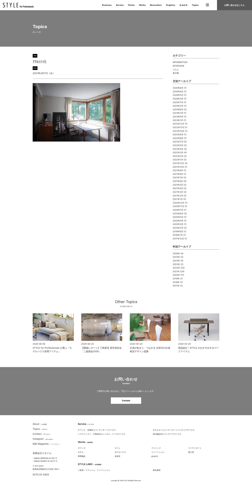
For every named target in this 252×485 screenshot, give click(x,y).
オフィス (81, 448)
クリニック (156, 448)
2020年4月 (178, 220)
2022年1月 (178, 159)
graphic (154, 456)
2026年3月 (178, 98)
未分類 (176, 73)
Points (131, 5)
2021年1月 (178, 199)
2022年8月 (178, 138)
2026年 (176, 253)
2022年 (176, 267)
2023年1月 (178, 120)
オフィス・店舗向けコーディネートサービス (97, 430)
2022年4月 (178, 149)
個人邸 (191, 452)
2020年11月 (178, 206)
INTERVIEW (178, 66)
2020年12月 (178, 202)
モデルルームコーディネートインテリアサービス (174, 430)
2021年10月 (178, 167)
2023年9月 (178, 116)
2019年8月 (178, 231)
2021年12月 (178, 163)
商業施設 (81, 456)
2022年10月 (178, 131)
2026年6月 (178, 91)
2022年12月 (178, 123)
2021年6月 (178, 181)
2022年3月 (178, 152)
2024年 (176, 260)
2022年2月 (178, 156)
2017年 (176, 285)
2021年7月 (178, 177)
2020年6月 (178, 213)
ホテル (81, 452)
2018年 (176, 282)
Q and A (183, 5)
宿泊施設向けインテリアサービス (167, 434)
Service (120, 5)
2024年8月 (178, 109)
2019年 (176, 278)
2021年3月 (178, 192)
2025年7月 (178, 102)
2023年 (176, 264)
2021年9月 (178, 170)
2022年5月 (178, 145)
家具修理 (156, 470)
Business (107, 5)
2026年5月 (178, 95)
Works (142, 5)
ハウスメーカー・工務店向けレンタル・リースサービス (101, 434)
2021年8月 (178, 174)
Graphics (170, 5)
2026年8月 (178, 88)
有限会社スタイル (42, 453)
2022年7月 (178, 141)
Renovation (156, 5)
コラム (176, 69)
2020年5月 (178, 217)
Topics (195, 5)
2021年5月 (178, 185)
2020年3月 (178, 224)
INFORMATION (180, 62)
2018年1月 (178, 235)
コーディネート (195, 448)
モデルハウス (120, 452)
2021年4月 (178, 188)
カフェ (117, 448)
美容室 (117, 456)
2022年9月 (178, 134)
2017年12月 (178, 238)
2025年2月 (178, 106)
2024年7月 (178, 113)
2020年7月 (178, 210)
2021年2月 (178, 195)
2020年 (176, 275)
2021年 (176, 271)
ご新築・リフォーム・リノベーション (94, 470)
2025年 (176, 257)
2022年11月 (178, 127)
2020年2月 (178, 228)
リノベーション (158, 452)
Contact (126, 400)
